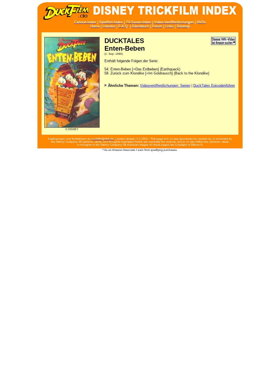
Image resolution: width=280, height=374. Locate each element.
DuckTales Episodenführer (214, 86)
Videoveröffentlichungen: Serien (165, 86)
